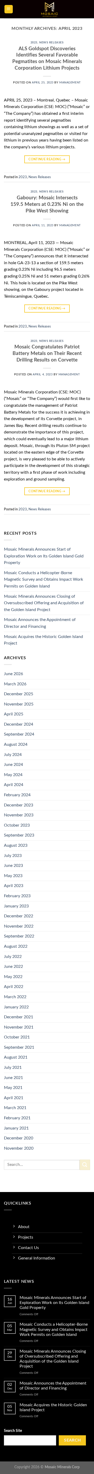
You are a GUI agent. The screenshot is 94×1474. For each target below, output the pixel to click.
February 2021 (17, 1118)
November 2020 (18, 1148)
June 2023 (13, 865)
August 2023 (15, 845)
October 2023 (17, 825)
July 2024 (13, 755)
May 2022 (13, 977)
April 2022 (13, 987)
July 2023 (13, 856)
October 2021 (17, 1037)
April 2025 (13, 714)
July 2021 (13, 1067)
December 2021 (18, 1017)
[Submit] (85, 1165)
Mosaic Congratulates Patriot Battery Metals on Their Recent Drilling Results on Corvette (47, 354)
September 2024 (19, 734)
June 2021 (13, 1078)
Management (70, 82)
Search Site (13, 1431)
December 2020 (18, 1138)
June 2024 (13, 765)
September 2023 (19, 835)
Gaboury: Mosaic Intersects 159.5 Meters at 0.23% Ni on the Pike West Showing (47, 204)
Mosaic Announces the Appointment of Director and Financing (40, 623)
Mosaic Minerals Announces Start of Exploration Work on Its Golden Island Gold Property (44, 556)
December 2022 (18, 916)
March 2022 (15, 997)
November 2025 (18, 704)
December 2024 (18, 724)
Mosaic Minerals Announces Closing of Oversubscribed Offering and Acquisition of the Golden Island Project (44, 603)
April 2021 (13, 1098)
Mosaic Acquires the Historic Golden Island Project (43, 640)
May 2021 (13, 1088)
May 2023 (13, 876)
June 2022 (13, 966)
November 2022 (18, 926)
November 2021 (18, 1027)
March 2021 (15, 1108)
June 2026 (13, 674)
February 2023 (17, 896)
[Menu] (8, 9)
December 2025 (18, 694)
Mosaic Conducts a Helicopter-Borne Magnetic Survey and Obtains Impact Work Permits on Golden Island (43, 579)
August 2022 (15, 946)
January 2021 (16, 1128)
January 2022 (16, 1007)
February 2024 (17, 795)
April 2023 (13, 886)
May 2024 (13, 775)
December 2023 (18, 805)
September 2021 (19, 1047)
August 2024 (15, 744)
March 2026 (15, 684)
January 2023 (16, 906)
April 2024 (13, 785)
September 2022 (19, 936)
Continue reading (47, 159)
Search (72, 1440)
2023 (34, 42)
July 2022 (13, 957)
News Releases (51, 42)
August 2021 (15, 1057)
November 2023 (18, 815)
